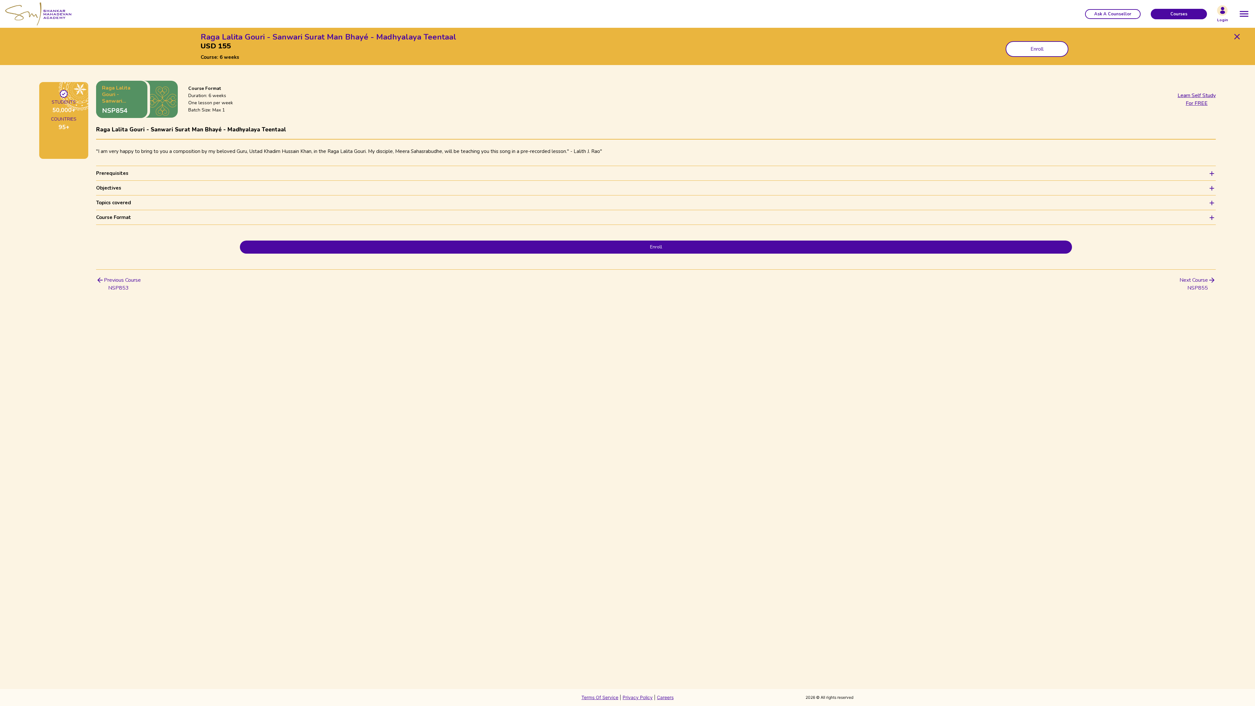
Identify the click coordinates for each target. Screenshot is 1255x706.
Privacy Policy (638, 697)
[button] (1113, 14)
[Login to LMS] (1222, 10)
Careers (665, 697)
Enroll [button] (1037, 49)
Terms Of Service (599, 697)
